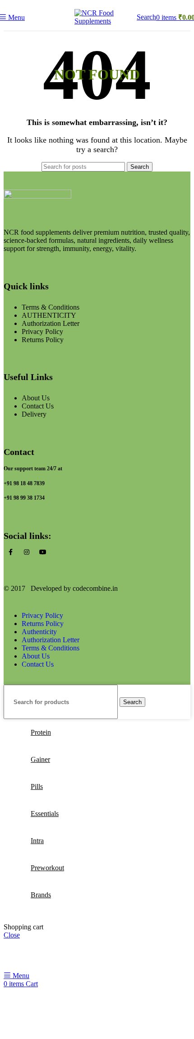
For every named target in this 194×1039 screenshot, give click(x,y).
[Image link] (37, 196)
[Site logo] (97, 21)
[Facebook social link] (10, 552)
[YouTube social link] (43, 552)
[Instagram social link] (26, 552)
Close (12, 935)
